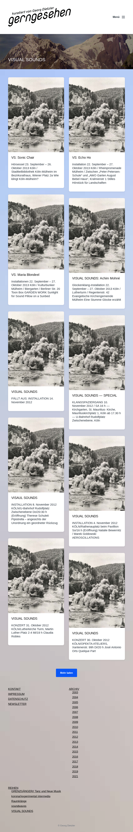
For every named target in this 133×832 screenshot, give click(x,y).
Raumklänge (18, 801)
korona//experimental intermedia (30, 796)
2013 (75, 741)
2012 (75, 736)
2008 (75, 717)
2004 (75, 697)
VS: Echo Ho (81, 157)
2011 (75, 732)
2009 (75, 722)
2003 (75, 692)
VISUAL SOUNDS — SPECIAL (94, 395)
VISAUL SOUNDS (24, 498)
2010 (75, 727)
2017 (75, 761)
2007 (75, 712)
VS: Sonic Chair (22, 157)
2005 (75, 702)
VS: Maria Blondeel (25, 274)
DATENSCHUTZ (18, 699)
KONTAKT (14, 689)
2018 (75, 766)
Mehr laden (66, 672)
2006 (75, 707)
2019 (75, 771)
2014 (75, 746)
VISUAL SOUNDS (24, 391)
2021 (75, 776)
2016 (75, 756)
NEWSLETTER (17, 704)
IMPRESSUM (16, 694)
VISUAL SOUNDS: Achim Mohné (96, 278)
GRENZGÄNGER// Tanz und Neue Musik (36, 791)
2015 (75, 751)
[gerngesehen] (39, 17)
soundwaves (18, 806)
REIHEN (13, 788)
